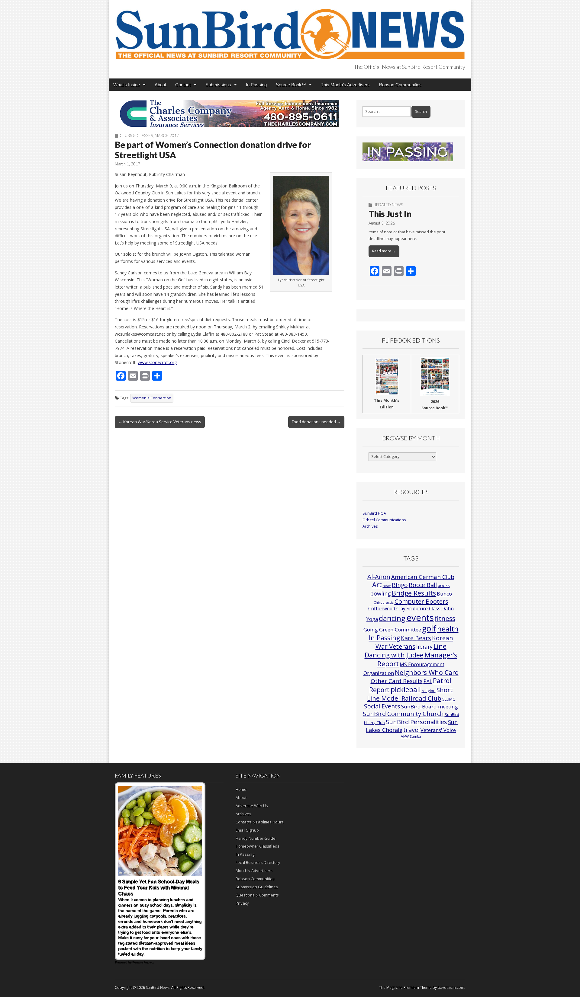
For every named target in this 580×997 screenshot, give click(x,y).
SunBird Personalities (416, 721)
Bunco (444, 593)
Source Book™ (291, 84)
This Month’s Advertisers (345, 84)
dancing (392, 618)
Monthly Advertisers (254, 870)
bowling (380, 593)
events (420, 618)
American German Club (422, 576)
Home (241, 789)
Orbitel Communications (384, 519)
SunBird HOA (374, 513)
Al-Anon (378, 576)
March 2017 (167, 135)
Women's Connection (151, 398)
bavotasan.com (451, 987)
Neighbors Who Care (427, 672)
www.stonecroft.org (157, 362)
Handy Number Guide (256, 838)
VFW (405, 736)
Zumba (415, 736)
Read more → (384, 251)
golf (429, 628)
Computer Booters (421, 601)
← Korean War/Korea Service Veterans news (159, 421)
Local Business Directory (258, 862)
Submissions (218, 84)
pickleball (406, 689)
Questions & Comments (257, 895)
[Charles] (229, 113)
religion (429, 690)
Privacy (242, 903)
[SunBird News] (290, 30)
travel (411, 730)
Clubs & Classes (136, 135)
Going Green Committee (392, 629)
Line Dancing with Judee (405, 650)
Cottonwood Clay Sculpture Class (404, 608)
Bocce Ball (423, 585)
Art (377, 584)
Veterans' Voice (438, 730)
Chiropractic (384, 602)
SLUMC (448, 699)
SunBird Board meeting (429, 706)
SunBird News (157, 987)
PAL (428, 681)
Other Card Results (397, 681)
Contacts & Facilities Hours (260, 822)
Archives (370, 526)
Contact (183, 84)
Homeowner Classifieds (257, 846)
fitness (445, 618)
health (448, 629)
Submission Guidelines (257, 887)
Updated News (388, 204)
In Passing (256, 84)
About (160, 84)
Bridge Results (414, 593)
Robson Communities (400, 84)
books (444, 585)
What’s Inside (126, 84)
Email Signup (247, 830)
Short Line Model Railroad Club (410, 693)
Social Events (382, 706)
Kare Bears (416, 638)
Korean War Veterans (414, 642)
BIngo (400, 585)
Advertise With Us (252, 805)
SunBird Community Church (403, 714)
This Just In (390, 214)
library (424, 646)
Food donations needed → (316, 421)
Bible (387, 586)
